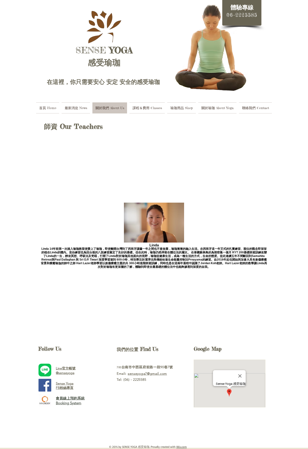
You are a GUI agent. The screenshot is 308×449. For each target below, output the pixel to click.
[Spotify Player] (147, 427)
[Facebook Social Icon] (44, 385)
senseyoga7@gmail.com (147, 373)
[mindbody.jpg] (44, 400)
